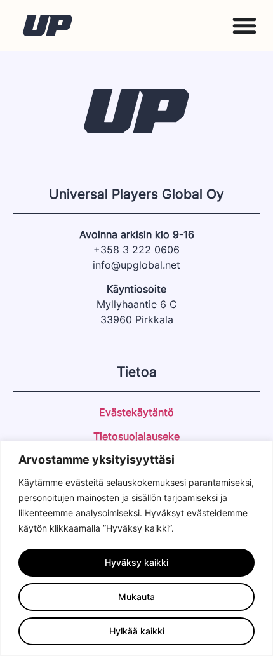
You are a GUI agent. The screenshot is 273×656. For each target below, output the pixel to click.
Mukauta (136, 596)
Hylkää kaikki (136, 631)
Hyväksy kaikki (136, 562)
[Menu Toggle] (244, 25)
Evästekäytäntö (136, 412)
